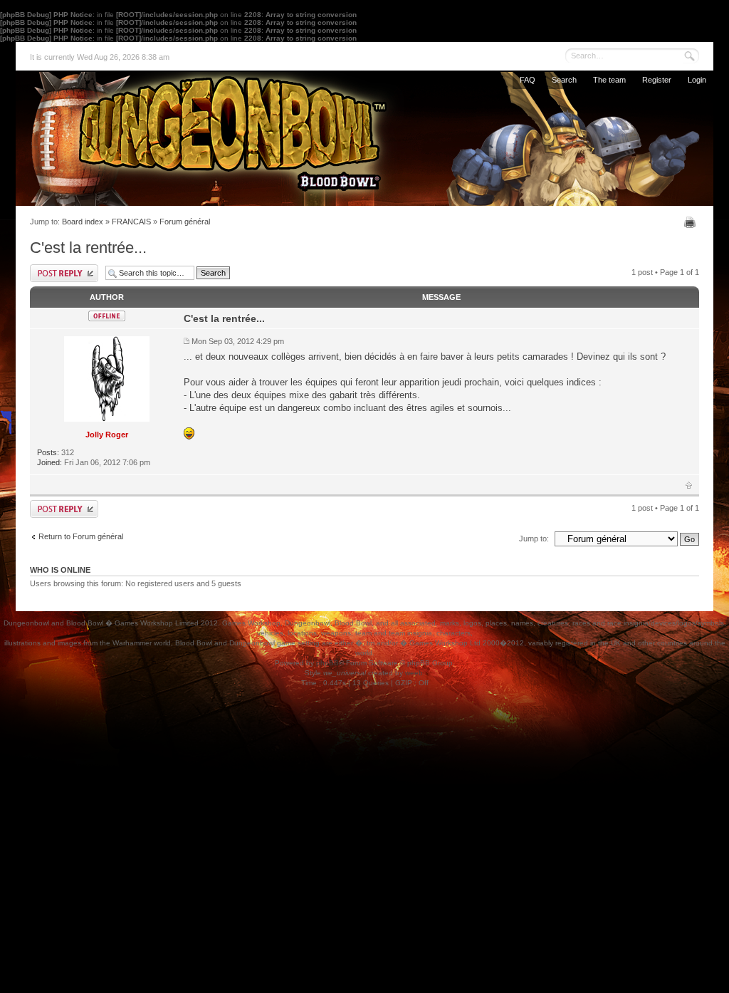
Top (689, 485)
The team (609, 80)
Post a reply (64, 273)
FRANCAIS (131, 221)
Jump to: (534, 538)
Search (564, 80)
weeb (414, 673)
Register (656, 80)
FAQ (527, 80)
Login (697, 80)
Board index (82, 221)
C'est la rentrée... (88, 247)
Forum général (184, 221)
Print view (691, 222)
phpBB (327, 663)
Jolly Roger (106, 434)
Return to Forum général (80, 536)
